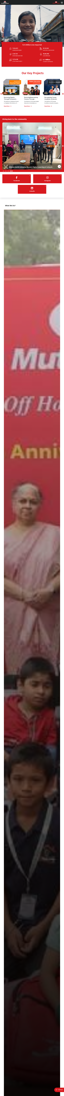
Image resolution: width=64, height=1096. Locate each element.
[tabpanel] (32, 146)
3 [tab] (10, 171)
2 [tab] (6, 171)
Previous (1, 146)
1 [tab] (3, 171)
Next (63, 94)
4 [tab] (12, 171)
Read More (7, 106)
